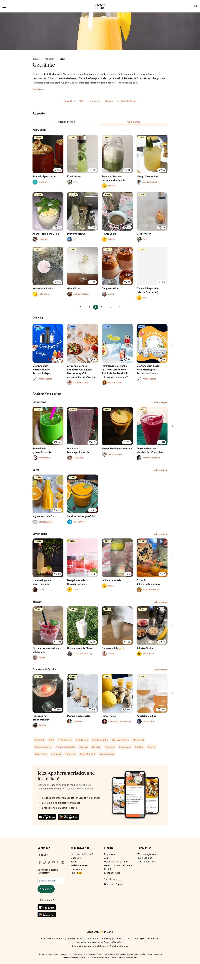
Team (74, 861)
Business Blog (145, 857)
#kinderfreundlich (65, 747)
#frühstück (138, 740)
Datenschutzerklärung (116, 861)
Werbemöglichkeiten (148, 854)
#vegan (83, 747)
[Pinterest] (58, 862)
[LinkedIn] (63, 862)
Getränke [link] (64, 59)
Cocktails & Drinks (126, 101)
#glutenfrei (82, 740)
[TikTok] (49, 862)
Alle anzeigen (161, 402)
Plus (76, 872)
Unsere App (77, 869)
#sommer (110, 747)
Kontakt (108, 869)
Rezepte (36, 59)
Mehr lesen (38, 89)
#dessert (56, 754)
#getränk (39, 740)
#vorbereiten (106, 754)
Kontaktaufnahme (147, 861)
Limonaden (95, 101)
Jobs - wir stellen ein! (82, 854)
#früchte (96, 747)
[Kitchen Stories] (100, 6)
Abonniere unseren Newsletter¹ (48, 871)
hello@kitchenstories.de (147, 938)
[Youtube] (53, 862)
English (119, 884)
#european (125, 747)
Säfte (82, 101)
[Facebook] (40, 862)
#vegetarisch (65, 740)
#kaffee (139, 747)
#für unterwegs (120, 740)
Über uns (76, 857)
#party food (40, 754)
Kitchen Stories (66, 121)
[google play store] (68, 817)
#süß (51, 740)
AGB (106, 857)
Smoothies (70, 101)
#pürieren (70, 754)
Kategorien (49, 59)
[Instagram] (44, 862)
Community (133, 121)
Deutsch (108, 884)
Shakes (109, 101)
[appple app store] (47, 817)
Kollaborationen (79, 865)
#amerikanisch (87, 754)
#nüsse (151, 747)
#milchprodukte (43, 747)
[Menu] (4, 6)
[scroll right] (172, 345)
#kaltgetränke (100, 740)
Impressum (110, 854)
